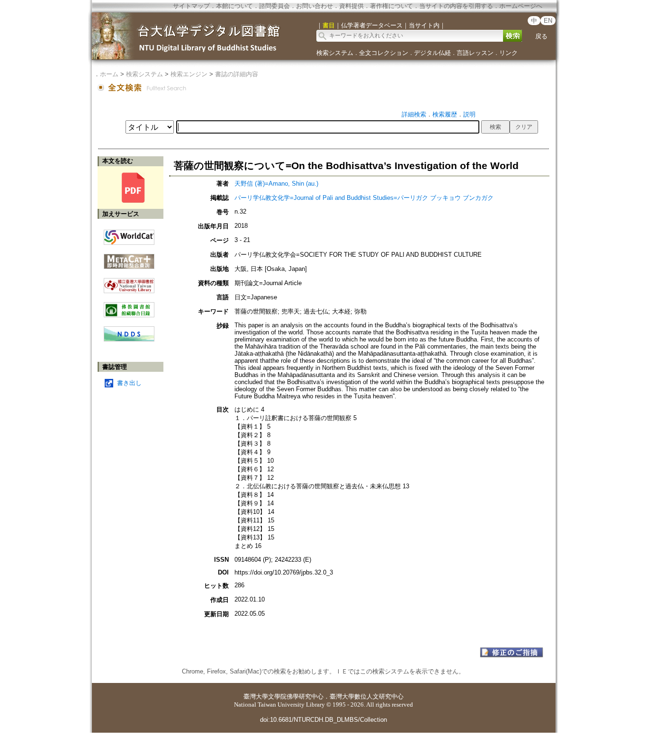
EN (548, 20)
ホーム (109, 74)
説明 (469, 114)
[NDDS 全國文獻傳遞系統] (129, 339)
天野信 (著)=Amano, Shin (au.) (276, 183)
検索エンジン (189, 74)
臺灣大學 (255, 696)
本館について (234, 5)
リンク (508, 52)
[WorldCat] (129, 235)
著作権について (391, 5)
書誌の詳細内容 (236, 74)
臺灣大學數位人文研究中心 (367, 696)
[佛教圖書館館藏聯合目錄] (129, 306)
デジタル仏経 (432, 52)
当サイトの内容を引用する (456, 5)
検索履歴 (444, 114)
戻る (541, 36)
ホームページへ (520, 5)
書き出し (129, 382)
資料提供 (351, 5)
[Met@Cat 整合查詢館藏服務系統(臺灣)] (129, 258)
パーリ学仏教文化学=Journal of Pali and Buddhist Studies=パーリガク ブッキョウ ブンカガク (364, 197)
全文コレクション (383, 52)
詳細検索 (414, 114)
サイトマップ (191, 5)
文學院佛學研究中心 (296, 696)
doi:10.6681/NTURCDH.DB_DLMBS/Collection (323, 719)
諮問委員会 (274, 5)
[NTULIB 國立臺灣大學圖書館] (129, 282)
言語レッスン (475, 52)
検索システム (334, 52)
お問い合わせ (314, 5)
